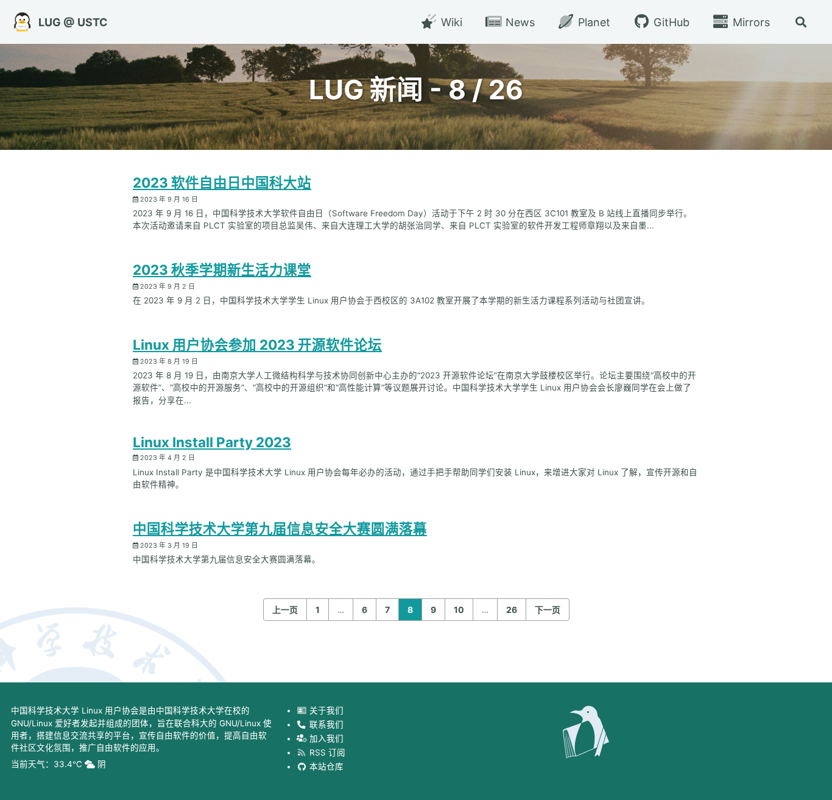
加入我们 (325, 738)
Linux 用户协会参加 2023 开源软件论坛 (257, 344)
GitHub (669, 22)
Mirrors (750, 22)
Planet (592, 22)
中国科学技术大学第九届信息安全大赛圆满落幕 (280, 528)
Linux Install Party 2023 (212, 442)
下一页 (547, 609)
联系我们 (325, 724)
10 (459, 609)
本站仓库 (325, 766)
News (518, 22)
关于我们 (325, 710)
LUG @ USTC (73, 22)
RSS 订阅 (326, 752)
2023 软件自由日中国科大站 (222, 182)
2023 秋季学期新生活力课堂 (222, 269)
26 (511, 609)
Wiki (450, 22)
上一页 (285, 609)
